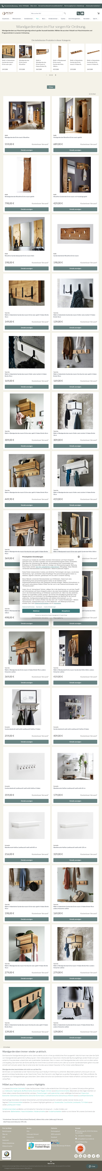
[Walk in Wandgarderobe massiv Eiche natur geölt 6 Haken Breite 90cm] (27, 470)
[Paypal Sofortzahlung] (63, 1143)
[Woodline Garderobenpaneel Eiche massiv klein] (27, 234)
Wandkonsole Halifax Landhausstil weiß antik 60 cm (69, 788)
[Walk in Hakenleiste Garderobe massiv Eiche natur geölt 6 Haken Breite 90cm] (27, 885)
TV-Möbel (84, 1102)
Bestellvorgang (6, 1131)
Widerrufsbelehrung (8, 1143)
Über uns (4, 1134)
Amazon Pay (54, 1140)
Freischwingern (42, 1093)
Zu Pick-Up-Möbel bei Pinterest (76, 1156)
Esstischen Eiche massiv (37, 1096)
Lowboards (77, 1102)
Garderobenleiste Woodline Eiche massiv (66, 256)
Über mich (33, 6)
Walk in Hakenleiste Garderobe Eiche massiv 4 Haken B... (76, 62)
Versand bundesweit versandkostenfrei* (50, 6)
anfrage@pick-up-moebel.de (86, 1139)
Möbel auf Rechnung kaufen (35, 1140)
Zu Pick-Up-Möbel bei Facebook (98, 1156)
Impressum (5, 1140)
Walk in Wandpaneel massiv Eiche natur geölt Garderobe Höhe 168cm (74, 551)
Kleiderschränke (39, 1111)
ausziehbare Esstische (85, 1096)
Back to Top (51, 1163)
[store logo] (7, 13)
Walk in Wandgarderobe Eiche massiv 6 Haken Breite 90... (41, 63)
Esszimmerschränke (63, 1091)
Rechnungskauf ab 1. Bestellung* (74, 6)
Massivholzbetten (27, 1111)
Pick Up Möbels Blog (81, 1142)
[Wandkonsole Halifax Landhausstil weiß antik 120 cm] (75, 825)
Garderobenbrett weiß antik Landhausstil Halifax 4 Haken (22, 729)
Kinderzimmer (53, 18)
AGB (3, 1137)
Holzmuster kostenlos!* (93, 6)
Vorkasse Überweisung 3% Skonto (61, 1145)
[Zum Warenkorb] (98, 13)
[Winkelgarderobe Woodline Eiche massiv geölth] (27, 175)
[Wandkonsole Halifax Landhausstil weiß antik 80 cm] (27, 825)
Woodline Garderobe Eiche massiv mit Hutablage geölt (70, 196)
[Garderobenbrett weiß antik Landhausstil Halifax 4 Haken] (27, 707)
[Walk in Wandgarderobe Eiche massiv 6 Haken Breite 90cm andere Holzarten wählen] (27, 648)
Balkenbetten (15, 1111)
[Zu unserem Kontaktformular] (82, 13)
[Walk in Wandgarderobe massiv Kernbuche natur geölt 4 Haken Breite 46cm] (27, 944)
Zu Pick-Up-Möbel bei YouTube (80, 1156)
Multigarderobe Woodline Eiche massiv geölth (67, 137)
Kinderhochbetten (55, 1111)
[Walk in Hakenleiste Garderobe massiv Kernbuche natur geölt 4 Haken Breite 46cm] (27, 1003)
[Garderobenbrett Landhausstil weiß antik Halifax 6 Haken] (27, 766)
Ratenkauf (54, 1137)
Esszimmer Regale (39, 1091)
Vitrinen (48, 1091)
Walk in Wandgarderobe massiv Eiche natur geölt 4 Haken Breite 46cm (26, 433)
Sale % (95, 18)
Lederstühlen (55, 1093)
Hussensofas (58, 1102)
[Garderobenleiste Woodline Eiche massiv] (75, 234)
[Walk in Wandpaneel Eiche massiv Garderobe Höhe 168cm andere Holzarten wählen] (75, 648)
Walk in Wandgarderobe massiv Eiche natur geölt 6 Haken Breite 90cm (26, 492)
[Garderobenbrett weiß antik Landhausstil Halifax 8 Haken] (75, 707)
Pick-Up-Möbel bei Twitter (93, 1156)
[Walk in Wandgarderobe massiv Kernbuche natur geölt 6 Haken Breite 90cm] (27, 530)
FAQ (28, 1131)
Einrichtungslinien (74, 18)
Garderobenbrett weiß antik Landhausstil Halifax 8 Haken (71, 729)
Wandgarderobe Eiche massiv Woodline (24, 62)
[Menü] (10, 1151)
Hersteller (86, 18)
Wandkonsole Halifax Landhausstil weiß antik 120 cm (69, 847)
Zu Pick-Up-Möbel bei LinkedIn (89, 1156)
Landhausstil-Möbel (14, 1105)
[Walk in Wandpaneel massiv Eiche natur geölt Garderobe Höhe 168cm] (75, 530)
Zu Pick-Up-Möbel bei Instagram (84, 1156)
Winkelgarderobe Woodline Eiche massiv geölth (19, 196)
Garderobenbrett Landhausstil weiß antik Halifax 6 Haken (22, 788)
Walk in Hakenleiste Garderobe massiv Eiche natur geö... (8, 62)
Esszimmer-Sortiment (17, 1088)
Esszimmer (5, 18)
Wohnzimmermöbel (15, 1102)
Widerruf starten (7, 1146)
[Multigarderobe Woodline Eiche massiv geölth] (75, 115)
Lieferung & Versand (56, 1119)
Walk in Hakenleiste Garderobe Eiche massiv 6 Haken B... (93, 62)
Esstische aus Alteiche (66, 1096)
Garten (63, 18)
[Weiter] (56, 75)
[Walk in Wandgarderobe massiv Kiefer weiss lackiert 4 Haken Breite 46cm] (75, 411)
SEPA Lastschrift (56, 1134)
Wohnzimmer (16, 18)
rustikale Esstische (51, 1096)
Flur (37, 18)
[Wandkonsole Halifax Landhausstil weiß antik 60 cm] (75, 766)
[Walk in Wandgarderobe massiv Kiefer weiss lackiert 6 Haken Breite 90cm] (75, 470)
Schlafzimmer (28, 18)
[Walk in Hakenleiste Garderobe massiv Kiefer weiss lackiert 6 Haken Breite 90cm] (27, 352)
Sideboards (9, 1091)
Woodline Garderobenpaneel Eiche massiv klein (19, 256)
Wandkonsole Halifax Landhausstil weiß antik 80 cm (21, 847)
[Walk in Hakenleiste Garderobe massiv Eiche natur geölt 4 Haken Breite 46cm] (27, 293)
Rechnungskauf (55, 1131)
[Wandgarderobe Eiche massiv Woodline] (27, 115)
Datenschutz (30, 1137)
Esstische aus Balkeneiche (19, 1096)
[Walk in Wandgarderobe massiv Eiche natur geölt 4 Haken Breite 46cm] (27, 411)
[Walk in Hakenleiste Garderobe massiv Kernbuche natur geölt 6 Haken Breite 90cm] (75, 352)
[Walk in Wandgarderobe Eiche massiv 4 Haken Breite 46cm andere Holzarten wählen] (75, 944)
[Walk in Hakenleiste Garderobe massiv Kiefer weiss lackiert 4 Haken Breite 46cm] (75, 293)
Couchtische (68, 1102)
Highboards (17, 1091)
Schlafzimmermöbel (9, 1109)
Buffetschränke (27, 1091)
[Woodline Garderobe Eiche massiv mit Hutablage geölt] (75, 175)
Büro (43, 18)
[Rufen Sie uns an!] (78, 13)
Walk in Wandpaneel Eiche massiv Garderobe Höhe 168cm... (59, 63)
